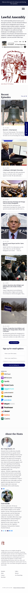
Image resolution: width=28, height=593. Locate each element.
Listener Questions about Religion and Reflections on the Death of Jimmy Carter (13, 286)
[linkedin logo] (4, 489)
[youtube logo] (8, 530)
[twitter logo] (4, 530)
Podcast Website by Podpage (19, 587)
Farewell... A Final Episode (10, 130)
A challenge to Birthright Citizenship (13, 170)
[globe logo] (2, 489)
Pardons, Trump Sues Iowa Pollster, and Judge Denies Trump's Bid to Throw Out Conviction (14, 330)
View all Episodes (14, 342)
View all (23, 96)
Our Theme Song (18, 575)
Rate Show (3, 577)
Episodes (3, 571)
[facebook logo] (10, 530)
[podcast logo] (2, 530)
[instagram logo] (6, 530)
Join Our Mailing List (14, 365)
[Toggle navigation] (23, 9)
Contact (3, 575)
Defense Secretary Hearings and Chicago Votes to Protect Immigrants (14, 202)
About (2, 573)
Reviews (17, 573)
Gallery (16, 571)
